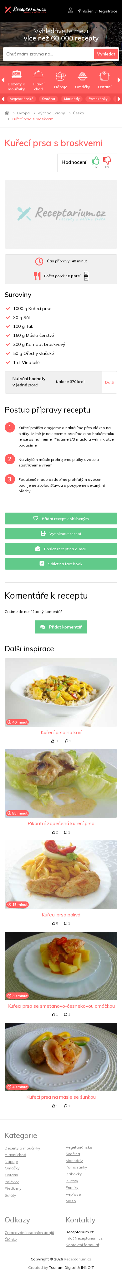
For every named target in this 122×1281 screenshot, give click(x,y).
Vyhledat (106, 54)
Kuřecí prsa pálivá (61, 914)
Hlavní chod (15, 1154)
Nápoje (11, 1161)
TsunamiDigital (62, 1267)
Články (11, 1239)
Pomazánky (98, 99)
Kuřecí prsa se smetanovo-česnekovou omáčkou (61, 1006)
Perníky (72, 1187)
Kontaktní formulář (82, 1244)
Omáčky (12, 1168)
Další (109, 382)
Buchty (72, 1180)
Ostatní (11, 1175)
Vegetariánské (21, 99)
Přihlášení (85, 11)
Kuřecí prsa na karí (61, 732)
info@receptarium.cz (84, 1238)
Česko (78, 113)
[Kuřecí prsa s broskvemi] (61, 214)
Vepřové (73, 1194)
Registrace (107, 11)
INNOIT (87, 1267)
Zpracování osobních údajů (29, 1232)
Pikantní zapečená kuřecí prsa (61, 823)
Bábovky (74, 1174)
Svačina (48, 99)
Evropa (23, 113)
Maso (71, 1200)
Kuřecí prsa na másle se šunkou (61, 1097)
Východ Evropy (51, 113)
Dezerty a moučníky (22, 1148)
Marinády (72, 99)
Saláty (10, 1195)
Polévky (12, 1181)
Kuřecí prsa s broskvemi (33, 119)
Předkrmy (13, 1188)
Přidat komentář (65, 627)
